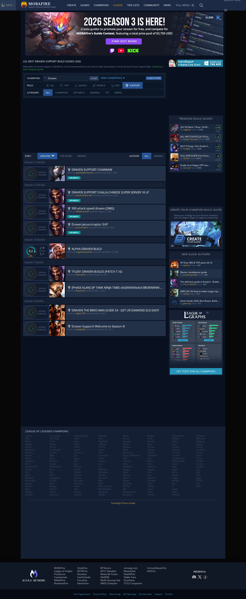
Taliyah (175, 438)
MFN (9, 5)
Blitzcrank (30, 480)
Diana (53, 447)
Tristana (176, 452)
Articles (169, 594)
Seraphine (152, 455)
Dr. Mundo (55, 449)
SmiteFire (82, 568)
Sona (150, 483)
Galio (52, 475)
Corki (52, 441)
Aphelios (29, 461)
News (167, 5)
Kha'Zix (77, 494)
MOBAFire (59, 568)
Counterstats (60, 577)
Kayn (76, 489)
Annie (28, 458)
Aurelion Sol (31, 466)
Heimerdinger (81, 435)
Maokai (102, 475)
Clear (94, 78)
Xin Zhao (200, 449)
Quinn (126, 478)
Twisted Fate (178, 461)
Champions (101, 5)
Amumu (29, 452)
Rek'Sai (126, 486)
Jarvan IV (78, 452)
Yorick (199, 458)
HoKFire (151, 571)
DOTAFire (82, 571)
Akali (27, 441)
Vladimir (176, 494)
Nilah (125, 449)
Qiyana (126, 475)
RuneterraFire (61, 583)
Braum (28, 486)
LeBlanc (102, 444)
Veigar (175, 478)
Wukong (200, 441)
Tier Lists (133, 5)
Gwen (52, 492)
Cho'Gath (54, 438)
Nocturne (127, 452)
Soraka (151, 486)
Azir (27, 472)
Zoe (198, 483)
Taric (174, 444)
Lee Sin (102, 447)
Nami (125, 435)
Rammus (127, 483)
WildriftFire (59, 580)
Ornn (125, 463)
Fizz (51, 472)
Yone (198, 455)
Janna (77, 449)
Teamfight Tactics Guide (123, 503)
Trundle (176, 455)
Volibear (200, 435)
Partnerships (145, 594)
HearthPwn (129, 574)
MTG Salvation (108, 571)
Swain (150, 489)
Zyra (198, 486)
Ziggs (199, 478)
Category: (33, 92)
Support (158, 594)
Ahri (27, 438)
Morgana (103, 492)
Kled (101, 438)
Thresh (175, 449)
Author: (134, 156)
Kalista (77, 472)
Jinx (76, 463)
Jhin (76, 461)
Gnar (52, 483)
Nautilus (127, 441)
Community (151, 5)
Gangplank (55, 478)
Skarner (151, 478)
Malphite (103, 469)
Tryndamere (178, 458)
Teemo (175, 447)
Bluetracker (130, 571)
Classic (118, 5)
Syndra (151, 494)
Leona (102, 449)
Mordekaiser (105, 489)
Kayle (77, 486)
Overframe (129, 580)
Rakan (126, 480)
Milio (101, 483)
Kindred (102, 435)
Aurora (28, 469)
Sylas (150, 492)
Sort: (28, 156)
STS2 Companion (133, 583)
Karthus (78, 478)
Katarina (78, 483)
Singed (150, 469)
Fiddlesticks (55, 466)
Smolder (151, 480)
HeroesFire (83, 583)
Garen (53, 480)
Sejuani (151, 449)
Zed (198, 472)
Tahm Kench (178, 435)
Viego (175, 489)
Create (71, 5)
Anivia (28, 455)
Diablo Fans (130, 577)
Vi (173, 486)
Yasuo (199, 452)
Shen (150, 463)
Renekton (127, 494)
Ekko (52, 455)
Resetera (82, 574)
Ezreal (53, 463)
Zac (198, 469)
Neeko (126, 444)
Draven (53, 452)
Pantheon (128, 466)
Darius (53, 444)
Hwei (76, 438)
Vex (174, 483)
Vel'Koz (175, 480)
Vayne (175, 475)
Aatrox (28, 435)
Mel (100, 480)
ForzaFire (82, 580)
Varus (175, 472)
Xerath (199, 447)
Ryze (149, 444)
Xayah (199, 444)
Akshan (29, 444)
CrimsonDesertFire (156, 568)
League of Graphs (63, 571)
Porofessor (59, 574)
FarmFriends (83, 577)
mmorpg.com (130, 568)
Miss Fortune (105, 486)
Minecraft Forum (109, 574)
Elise (52, 458)
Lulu (101, 463)
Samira (151, 447)
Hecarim (54, 494)
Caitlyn (28, 492)
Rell (125, 489)
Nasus (126, 438)
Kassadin (78, 480)
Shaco (150, 461)
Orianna (127, 461)
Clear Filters (154, 78)
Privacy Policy (99, 594)
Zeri (198, 475)
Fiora (52, 469)
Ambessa (30, 449)
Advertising (114, 594)
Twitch (175, 463)
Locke (101, 458)
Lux (100, 466)
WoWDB (104, 577)
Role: (30, 85)
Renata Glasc (129, 492)
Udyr (174, 466)
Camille (29, 494)
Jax (75, 455)
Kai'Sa (77, 469)
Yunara (199, 461)
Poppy (126, 469)
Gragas (53, 486)
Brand (28, 483)
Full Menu (183, 5)
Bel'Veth (29, 478)
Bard (27, 475)
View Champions (112, 77)
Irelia (76, 444)
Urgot (175, 469)
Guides (85, 5)
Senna (150, 452)
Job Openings (129, 594)
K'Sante (78, 466)
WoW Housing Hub (110, 580)
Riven (150, 438)
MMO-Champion (108, 583)
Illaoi (76, 441)
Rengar (151, 435)
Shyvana (151, 466)
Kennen (78, 492)
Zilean (199, 480)
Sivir (149, 475)
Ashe (27, 463)
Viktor (175, 492)
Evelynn (53, 461)
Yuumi (199, 463)
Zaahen (200, 466)
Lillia (101, 452)
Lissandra (103, 455)
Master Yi (103, 478)
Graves (53, 489)
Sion (149, 472)
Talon (175, 441)
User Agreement (81, 594)
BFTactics (105, 568)
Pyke (125, 472)
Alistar (28, 447)
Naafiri (102, 494)
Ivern (76, 447)
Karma (77, 475)
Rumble (151, 441)
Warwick (200, 438)
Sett (149, 458)
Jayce (76, 458)
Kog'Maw (103, 441)
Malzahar (103, 472)
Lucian (102, 461)
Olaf (125, 458)
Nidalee (127, 447)
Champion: (33, 78)
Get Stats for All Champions (195, 371)
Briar (27, 489)
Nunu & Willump (131, 455)
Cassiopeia (55, 435)
